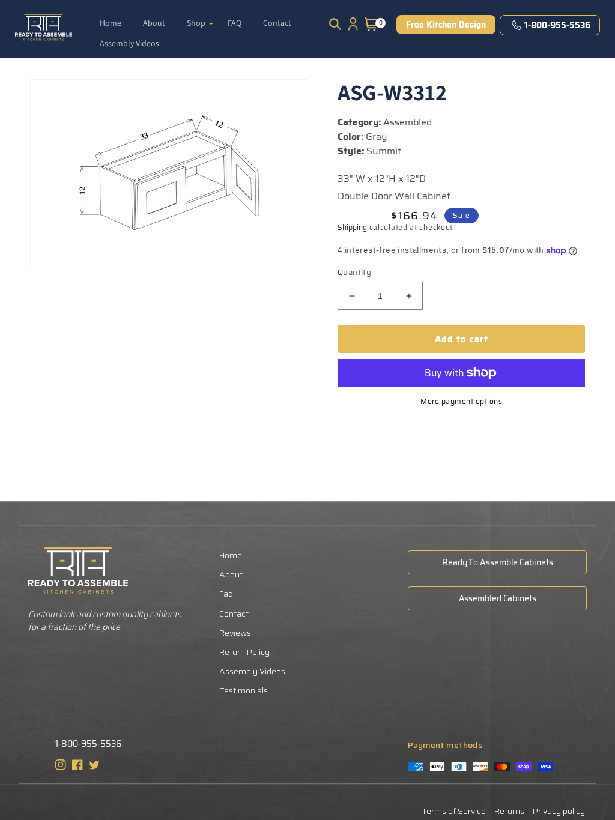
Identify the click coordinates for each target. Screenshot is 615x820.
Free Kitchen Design (446, 24)
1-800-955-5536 (557, 25)
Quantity (354, 273)
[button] (200, 18)
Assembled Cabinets (497, 598)
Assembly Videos (252, 671)
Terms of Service (454, 811)
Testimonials (243, 690)
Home (230, 555)
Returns (509, 811)
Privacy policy (559, 811)
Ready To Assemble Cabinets (497, 562)
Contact (234, 613)
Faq (226, 593)
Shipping (352, 227)
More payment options (461, 401)
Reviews (235, 632)
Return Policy (244, 652)
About (231, 574)
